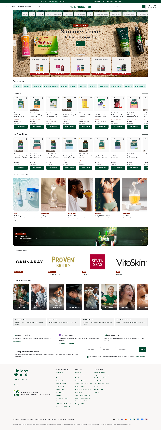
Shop (7, 7)
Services (37, 7)
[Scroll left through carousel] (14, 113)
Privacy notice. (139, 356)
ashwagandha (103, 86)
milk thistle (128, 86)
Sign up (142, 349)
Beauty (90, 14)
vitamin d (17, 86)
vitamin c (27, 86)
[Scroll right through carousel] (146, 113)
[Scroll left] (14, 297)
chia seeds (83, 86)
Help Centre (117, 1)
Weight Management (101, 14)
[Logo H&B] (80, 7)
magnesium (37, 86)
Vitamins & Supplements (53, 14)
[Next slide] (146, 43)
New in (32, 14)
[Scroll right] (146, 297)
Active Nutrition (80, 14)
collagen (73, 86)
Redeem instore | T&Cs (99, 1)
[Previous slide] (14, 43)
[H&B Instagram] (14, 385)
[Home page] (80, 7)
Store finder (110, 1)
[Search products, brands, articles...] (144, 7)
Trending (40, 14)
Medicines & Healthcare (145, 14)
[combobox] (121, 7)
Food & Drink (68, 14)
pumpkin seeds (139, 86)
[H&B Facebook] (18, 385)
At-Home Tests (115, 14)
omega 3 (64, 86)
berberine (93, 86)
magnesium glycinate (51, 86)
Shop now (62, 1)
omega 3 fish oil (116, 86)
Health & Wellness (25, 7)
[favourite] (26, 98)
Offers (13, 7)
